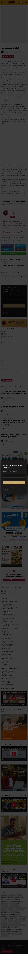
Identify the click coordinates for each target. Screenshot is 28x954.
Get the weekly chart (14, 482)
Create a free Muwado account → (9, 491)
